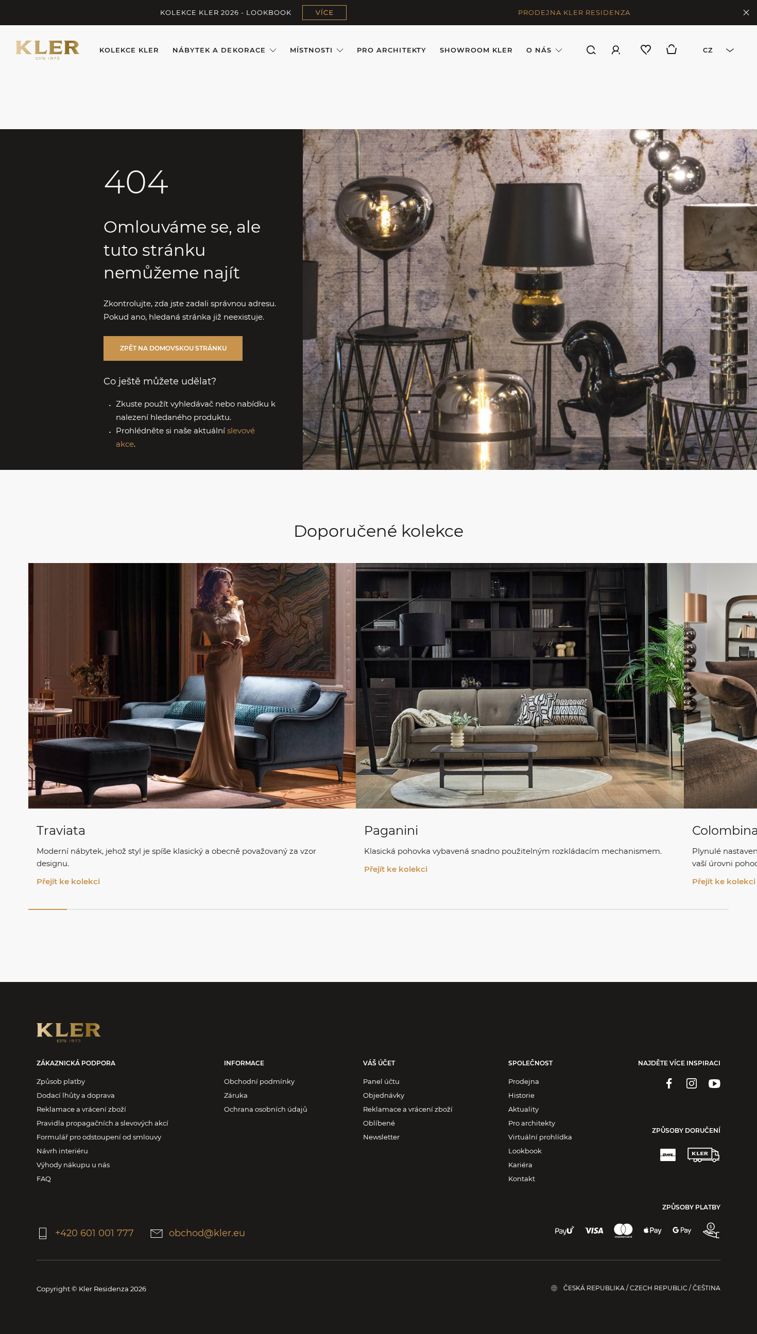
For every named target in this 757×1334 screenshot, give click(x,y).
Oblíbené (379, 1123)
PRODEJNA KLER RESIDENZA (574, 12)
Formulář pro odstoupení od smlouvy (99, 1137)
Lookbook (525, 1151)
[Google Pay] (682, 1230)
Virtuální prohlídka (540, 1137)
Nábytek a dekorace (219, 50)
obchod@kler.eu (207, 1233)
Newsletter (381, 1137)
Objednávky (383, 1095)
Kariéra (520, 1165)
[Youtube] (714, 1083)
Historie (521, 1095)
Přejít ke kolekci (68, 881)
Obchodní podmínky (259, 1081)
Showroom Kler (476, 50)
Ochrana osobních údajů (265, 1109)
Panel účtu (381, 1081)
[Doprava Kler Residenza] (703, 1155)
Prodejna (523, 1081)
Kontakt (521, 1178)
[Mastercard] (623, 1230)
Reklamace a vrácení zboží (81, 1109)
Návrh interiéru (62, 1151)
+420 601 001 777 (94, 1233)
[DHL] (668, 1155)
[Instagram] (691, 1083)
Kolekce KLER (129, 50)
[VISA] (594, 1230)
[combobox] (715, 50)
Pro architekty (391, 50)
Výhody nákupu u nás (73, 1165)
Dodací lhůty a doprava (76, 1095)
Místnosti (311, 50)
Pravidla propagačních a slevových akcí (102, 1123)
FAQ (44, 1178)
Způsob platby (61, 1081)
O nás (539, 50)
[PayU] (564, 1230)
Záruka (236, 1095)
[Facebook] (669, 1083)
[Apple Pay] (652, 1230)
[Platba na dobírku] (711, 1230)
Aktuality (523, 1109)
